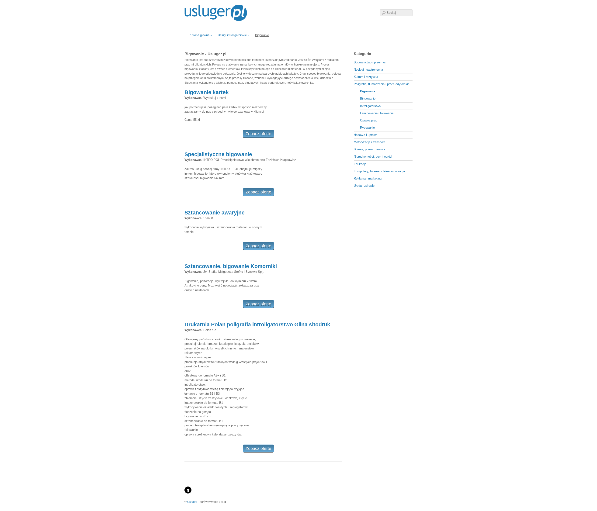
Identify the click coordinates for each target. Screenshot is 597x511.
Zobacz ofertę (258, 133)
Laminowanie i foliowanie (376, 113)
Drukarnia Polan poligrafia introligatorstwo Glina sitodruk (257, 324)
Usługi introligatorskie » (233, 35)
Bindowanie (367, 98)
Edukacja (360, 164)
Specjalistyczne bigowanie (218, 154)
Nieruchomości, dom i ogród (373, 156)
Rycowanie (367, 127)
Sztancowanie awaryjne (214, 213)
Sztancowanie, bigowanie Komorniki (230, 266)
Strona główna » (201, 35)
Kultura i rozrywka (366, 77)
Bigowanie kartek (206, 92)
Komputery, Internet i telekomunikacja (379, 171)
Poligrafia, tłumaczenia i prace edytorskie (382, 84)
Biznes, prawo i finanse (369, 149)
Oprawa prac (368, 120)
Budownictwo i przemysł (370, 62)
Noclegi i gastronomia (368, 69)
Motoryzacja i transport (369, 142)
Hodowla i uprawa (365, 135)
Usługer (192, 501)
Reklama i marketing (368, 178)
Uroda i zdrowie (364, 185)
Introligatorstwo (370, 106)
